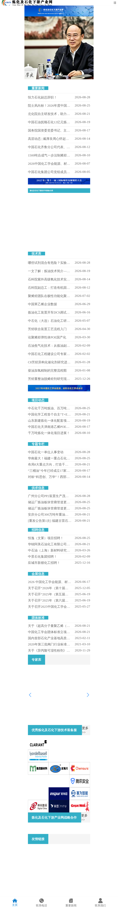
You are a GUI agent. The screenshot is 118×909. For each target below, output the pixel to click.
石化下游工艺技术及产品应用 (70, 200)
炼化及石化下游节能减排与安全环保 (72, 213)
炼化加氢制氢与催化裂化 (69, 220)
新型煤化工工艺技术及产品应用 (39, 220)
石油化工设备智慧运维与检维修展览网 (42, 852)
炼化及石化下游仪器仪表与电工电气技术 (73, 234)
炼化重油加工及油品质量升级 (38, 213)
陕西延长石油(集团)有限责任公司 (42, 889)
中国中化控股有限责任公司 (74, 877)
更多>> (81, 88)
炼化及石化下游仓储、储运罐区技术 (40, 241)
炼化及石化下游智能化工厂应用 (39, 207)
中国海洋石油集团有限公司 (42, 877)
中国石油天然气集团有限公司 (42, 864)
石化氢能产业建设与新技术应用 (39, 227)
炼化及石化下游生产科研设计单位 (40, 200)
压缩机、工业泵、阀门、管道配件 (40, 234)
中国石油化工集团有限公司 (74, 864)
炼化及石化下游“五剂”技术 (69, 207)
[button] (58, 13)
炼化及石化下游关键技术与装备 (71, 227)
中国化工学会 (70, 849)
